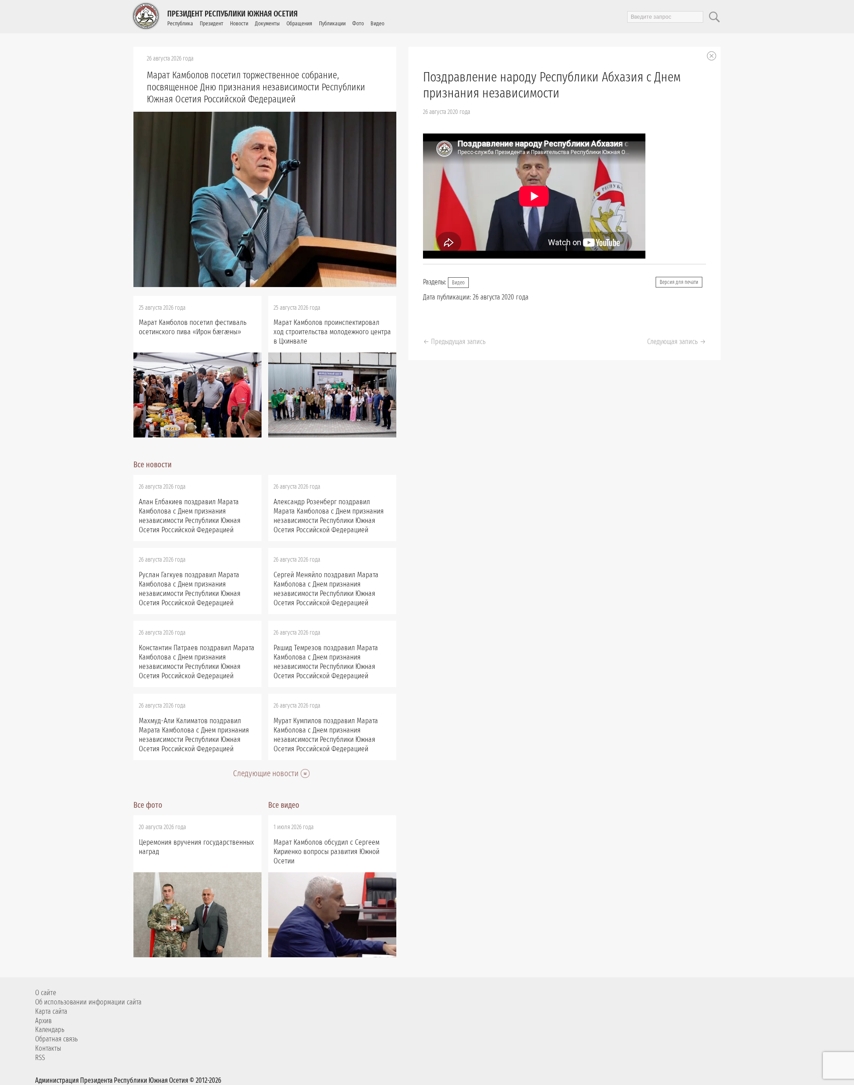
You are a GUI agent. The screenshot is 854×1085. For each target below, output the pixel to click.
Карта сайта (51, 1011)
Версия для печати (679, 282)
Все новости (152, 465)
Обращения (299, 23)
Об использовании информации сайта (88, 1002)
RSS (40, 1057)
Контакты (48, 1048)
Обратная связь (56, 1039)
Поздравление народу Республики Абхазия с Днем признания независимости (552, 85)
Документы (267, 23)
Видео (377, 23)
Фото (358, 23)
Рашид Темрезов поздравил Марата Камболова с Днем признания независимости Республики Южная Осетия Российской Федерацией (326, 661)
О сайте (45, 992)
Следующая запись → (676, 341)
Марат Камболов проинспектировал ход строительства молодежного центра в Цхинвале (332, 332)
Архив (43, 1020)
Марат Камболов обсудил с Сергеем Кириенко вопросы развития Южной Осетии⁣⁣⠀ (326, 852)
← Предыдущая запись (454, 341)
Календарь (49, 1029)
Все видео (283, 805)
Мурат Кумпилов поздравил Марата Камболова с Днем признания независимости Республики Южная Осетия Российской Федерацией (326, 734)
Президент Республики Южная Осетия (232, 14)
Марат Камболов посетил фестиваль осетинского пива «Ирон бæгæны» (192, 327)
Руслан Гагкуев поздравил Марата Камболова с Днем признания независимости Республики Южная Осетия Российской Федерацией (190, 588)
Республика (180, 23)
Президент (211, 23)
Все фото (147, 805)
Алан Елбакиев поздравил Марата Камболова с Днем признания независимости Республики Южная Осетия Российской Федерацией (190, 515)
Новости (239, 23)
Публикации (332, 23)
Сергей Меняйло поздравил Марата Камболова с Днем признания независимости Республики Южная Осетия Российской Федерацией (326, 588)
